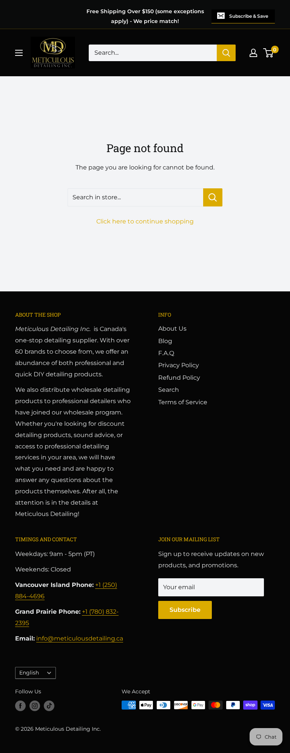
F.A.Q (166, 353)
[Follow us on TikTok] (49, 706)
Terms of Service (182, 402)
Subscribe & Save (248, 16)
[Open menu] (19, 53)
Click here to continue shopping (145, 221)
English (29, 673)
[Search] (226, 53)
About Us (172, 328)
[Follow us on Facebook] (20, 706)
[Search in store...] (212, 197)
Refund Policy (179, 377)
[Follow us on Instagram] (34, 706)
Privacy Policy (178, 365)
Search (168, 389)
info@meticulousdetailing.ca (79, 638)
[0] (268, 52)
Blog (165, 341)
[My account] (253, 53)
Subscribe (185, 609)
